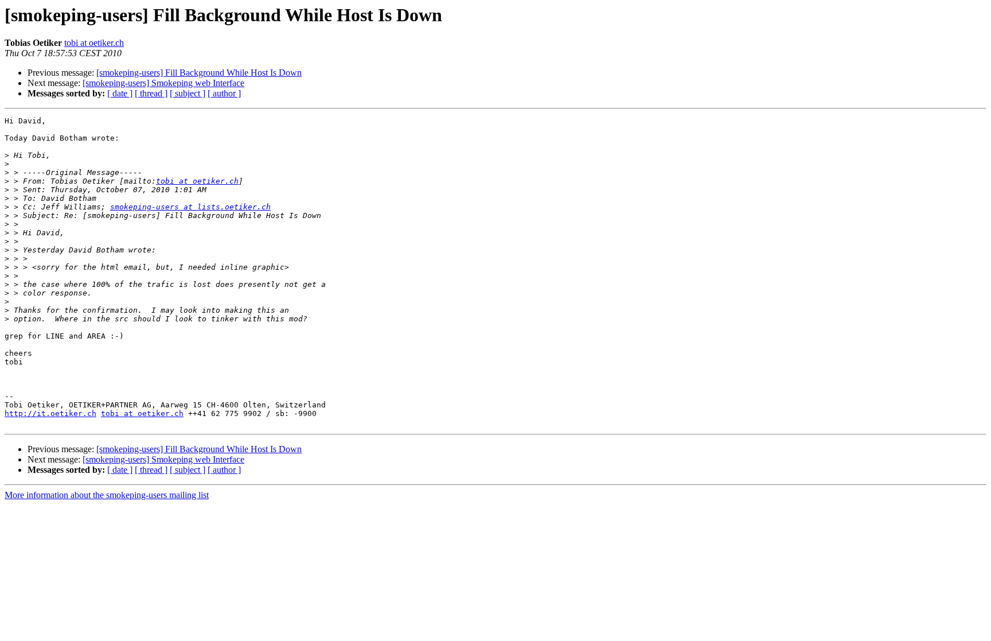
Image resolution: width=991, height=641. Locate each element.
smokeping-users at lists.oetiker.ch (190, 207)
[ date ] (119, 93)
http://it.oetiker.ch (50, 413)
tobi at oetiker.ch (94, 43)
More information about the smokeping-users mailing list (107, 495)
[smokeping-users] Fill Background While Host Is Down (199, 72)
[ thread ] (151, 93)
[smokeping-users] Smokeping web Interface (163, 83)
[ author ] (224, 93)
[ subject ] (187, 93)
